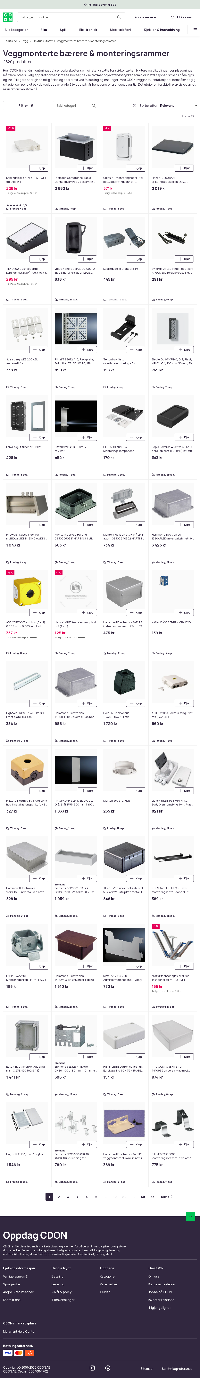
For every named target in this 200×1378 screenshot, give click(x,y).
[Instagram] (92, 1368)
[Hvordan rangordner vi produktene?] (134, 105)
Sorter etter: (149, 105)
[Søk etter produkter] (119, 17)
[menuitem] (16, 29)
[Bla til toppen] (190, 1216)
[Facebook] (108, 1368)
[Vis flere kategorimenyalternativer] (195, 29)
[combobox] (71, 17)
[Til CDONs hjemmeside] (7, 17)
